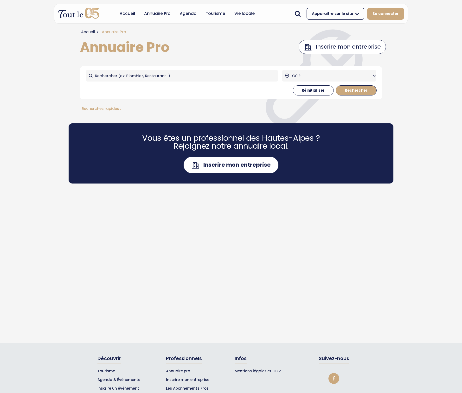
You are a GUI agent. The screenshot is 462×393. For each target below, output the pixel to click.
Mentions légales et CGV (258, 371)
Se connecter (385, 13)
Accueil (127, 13)
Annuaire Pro (157, 13)
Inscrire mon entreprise (187, 379)
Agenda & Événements (118, 379)
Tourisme (215, 13)
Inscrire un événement (118, 388)
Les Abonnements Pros (187, 388)
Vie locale (244, 13)
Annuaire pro (178, 371)
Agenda (188, 13)
